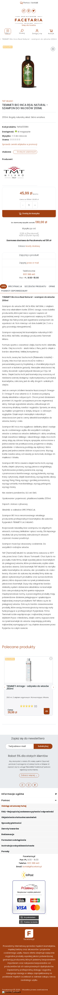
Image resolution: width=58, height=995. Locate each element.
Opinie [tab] (52, 286)
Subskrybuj (43, 746)
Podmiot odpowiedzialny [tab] (14, 291)
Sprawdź (19, 144)
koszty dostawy (33, 246)
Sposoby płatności (11, 823)
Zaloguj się (37, 33)
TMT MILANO (7, 101)
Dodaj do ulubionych (26, 152)
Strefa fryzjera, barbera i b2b (30, 2)
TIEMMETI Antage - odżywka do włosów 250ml (27, 687)
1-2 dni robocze (19, 136)
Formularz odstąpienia (13, 840)
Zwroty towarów (10, 828)
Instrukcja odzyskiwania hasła (17, 845)
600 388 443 (29, 274)
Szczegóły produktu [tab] (35, 286)
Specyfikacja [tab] (15, 286)
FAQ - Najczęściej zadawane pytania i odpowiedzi (27, 811)
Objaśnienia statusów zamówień (18, 817)
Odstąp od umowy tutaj (13, 806)
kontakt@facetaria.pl (32, 866)
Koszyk (51, 33)
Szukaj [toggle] (22, 33)
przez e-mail (33, 263)
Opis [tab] (3, 286)
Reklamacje (7, 834)
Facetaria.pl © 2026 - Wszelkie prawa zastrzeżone (25, 989)
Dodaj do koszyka (31, 213)
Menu (7, 33)
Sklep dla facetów (29, 25)
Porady (5, 851)
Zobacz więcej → (29, 775)
